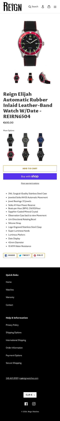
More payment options (30, 183)
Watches (10, 289)
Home (9, 282)
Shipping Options (13, 332)
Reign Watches (33, 411)
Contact (9, 305)
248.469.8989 (12, 378)
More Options (8, 130)
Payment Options (14, 355)
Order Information (14, 347)
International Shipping (16, 340)
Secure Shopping (13, 363)
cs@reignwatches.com (29, 378)
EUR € (29, 394)
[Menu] (55, 6)
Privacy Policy (12, 325)
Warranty (10, 297)
